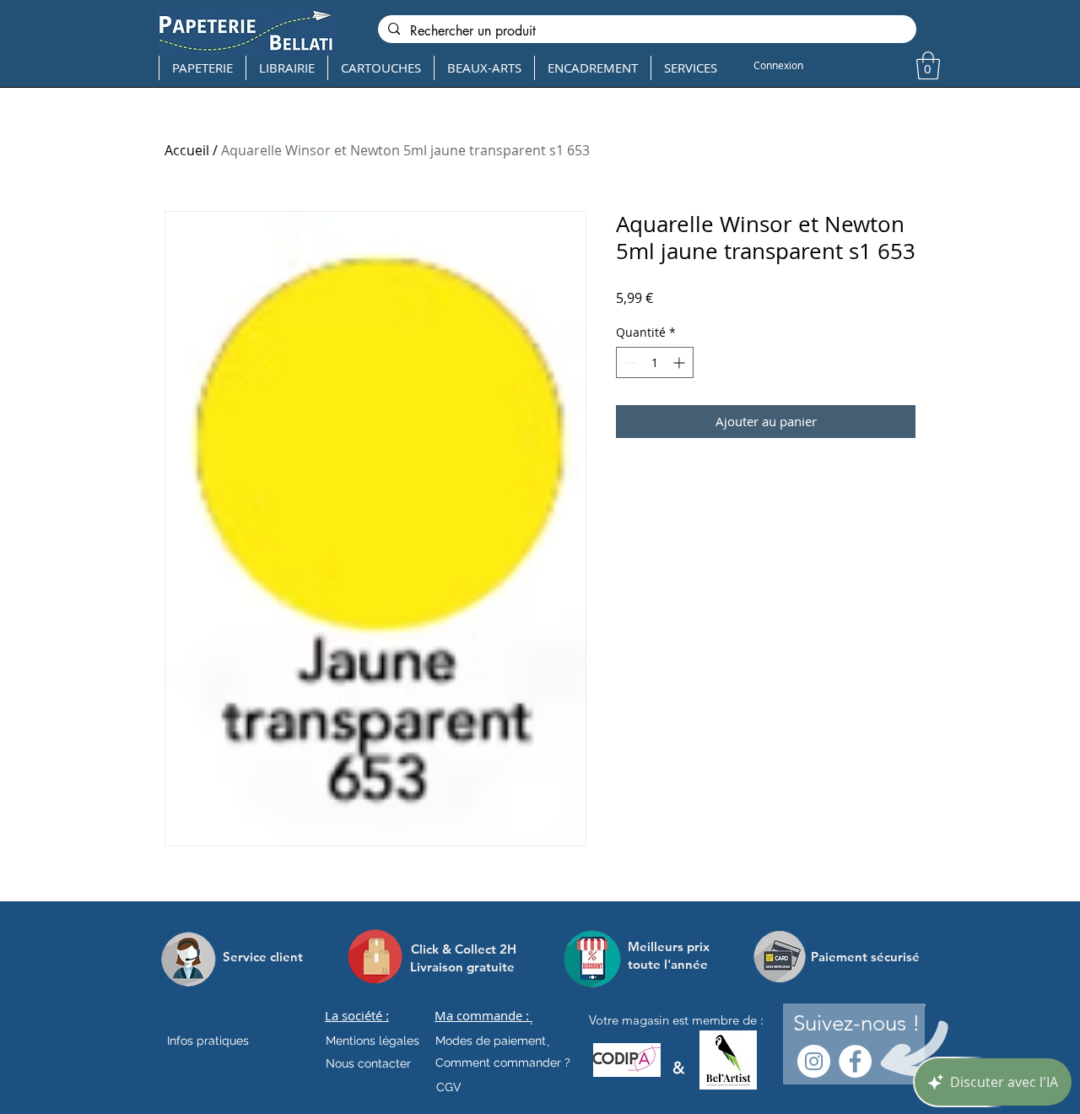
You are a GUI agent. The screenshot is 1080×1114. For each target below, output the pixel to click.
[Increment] (680, 362)
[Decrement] (629, 362)
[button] (928, 65)
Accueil (187, 150)
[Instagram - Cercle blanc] (813, 1061)
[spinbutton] (655, 362)
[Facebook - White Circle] (855, 1061)
